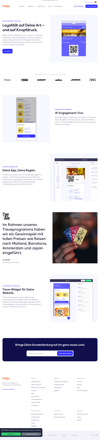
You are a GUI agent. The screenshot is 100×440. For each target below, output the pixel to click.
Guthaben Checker (59, 417)
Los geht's (7, 51)
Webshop (34, 426)
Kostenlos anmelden (8, 389)
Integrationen (35, 420)
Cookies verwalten (31, 434)
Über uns (79, 381)
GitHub (79, 420)
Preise (50, 6)
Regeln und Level (36, 384)
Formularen (34, 405)
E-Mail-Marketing (36, 399)
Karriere (79, 384)
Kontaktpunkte (35, 402)
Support (56, 390)
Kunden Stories (35, 417)
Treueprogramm (36, 381)
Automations (35, 396)
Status (79, 417)
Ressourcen (41, 6)
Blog (78, 387)
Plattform (31, 6)
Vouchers (34, 390)
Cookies (64, 435)
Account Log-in (58, 414)
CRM (32, 393)
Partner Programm (82, 390)
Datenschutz (53, 435)
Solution (21, 6)
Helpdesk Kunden (59, 384)
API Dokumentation (83, 414)
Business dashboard (37, 414)
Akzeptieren (11, 434)
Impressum (74, 435)
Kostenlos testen (91, 6)
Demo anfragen (78, 6)
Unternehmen (58, 6)
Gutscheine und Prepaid (38, 387)
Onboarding (57, 387)
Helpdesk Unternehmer (61, 381)
